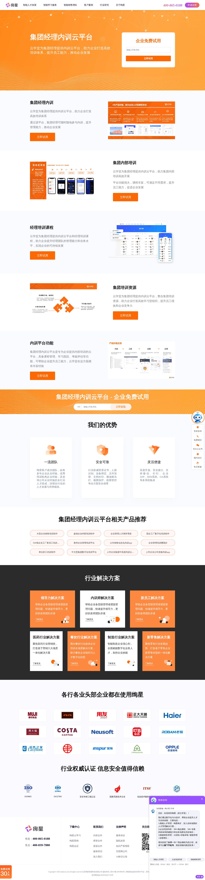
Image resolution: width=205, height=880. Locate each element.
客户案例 (88, 5)
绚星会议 (74, 846)
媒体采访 (97, 851)
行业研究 (104, 5)
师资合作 (97, 841)
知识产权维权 (122, 846)
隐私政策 (120, 841)
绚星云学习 (75, 835)
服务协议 (120, 835)
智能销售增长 (70, 5)
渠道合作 (97, 846)
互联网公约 (121, 851)
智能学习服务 (50, 5)
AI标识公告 (121, 856)
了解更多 (39, 619)
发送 (198, 877)
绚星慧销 (74, 841)
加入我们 (97, 856)
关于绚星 (120, 5)
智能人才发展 (29, 5)
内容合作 (97, 835)
